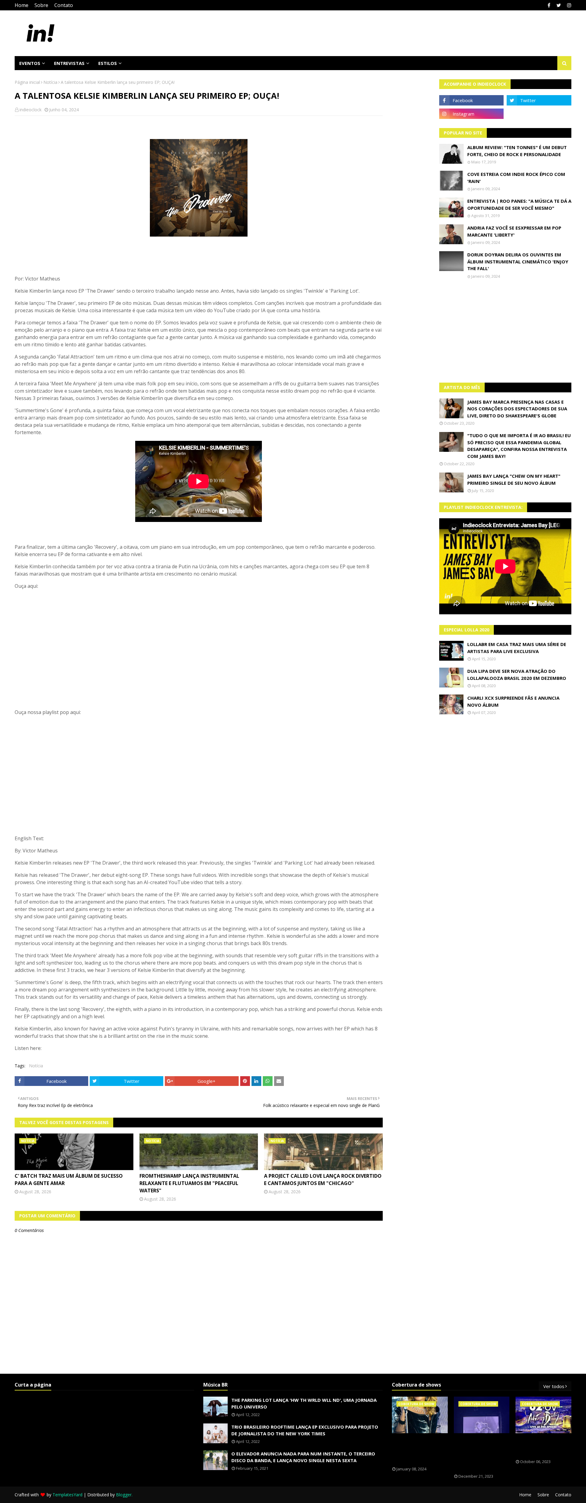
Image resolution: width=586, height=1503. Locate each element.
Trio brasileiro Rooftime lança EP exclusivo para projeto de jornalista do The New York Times (304, 1430)
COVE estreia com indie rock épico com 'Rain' (516, 177)
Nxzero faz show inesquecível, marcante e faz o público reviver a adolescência (477, 1454)
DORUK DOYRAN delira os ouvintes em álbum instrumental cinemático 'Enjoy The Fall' (517, 261)
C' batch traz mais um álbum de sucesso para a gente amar (69, 1180)
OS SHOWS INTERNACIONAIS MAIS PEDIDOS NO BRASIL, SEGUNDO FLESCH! (419, 1450)
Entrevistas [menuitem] (69, 63)
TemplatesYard (67, 1495)
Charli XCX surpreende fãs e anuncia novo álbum (513, 701)
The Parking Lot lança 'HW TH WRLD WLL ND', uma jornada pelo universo (304, 1403)
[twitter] (558, 5)
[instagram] (568, 5)
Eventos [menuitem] (29, 63)
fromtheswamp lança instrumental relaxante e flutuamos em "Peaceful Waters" (189, 1183)
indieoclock (31, 109)
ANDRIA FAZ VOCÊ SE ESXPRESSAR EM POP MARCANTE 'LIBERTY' (514, 231)
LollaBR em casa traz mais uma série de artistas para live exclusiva (516, 647)
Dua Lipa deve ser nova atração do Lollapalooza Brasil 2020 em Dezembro (516, 674)
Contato (63, 5)
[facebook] (549, 5)
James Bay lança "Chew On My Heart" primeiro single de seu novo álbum (513, 479)
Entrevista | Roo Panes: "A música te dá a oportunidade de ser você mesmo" (519, 204)
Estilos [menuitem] (107, 63)
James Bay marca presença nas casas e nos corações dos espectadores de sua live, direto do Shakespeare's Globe (517, 409)
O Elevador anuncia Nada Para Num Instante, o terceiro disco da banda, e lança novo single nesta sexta (303, 1457)
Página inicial (27, 82)
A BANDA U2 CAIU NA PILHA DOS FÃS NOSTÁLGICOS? (540, 1446)
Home (21, 5)
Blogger (124, 1495)
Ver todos (553, 1386)
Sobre (41, 5)
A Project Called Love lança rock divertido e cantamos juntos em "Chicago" (323, 1180)
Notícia (50, 82)
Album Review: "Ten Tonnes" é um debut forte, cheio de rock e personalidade (517, 150)
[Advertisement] (505, 330)
